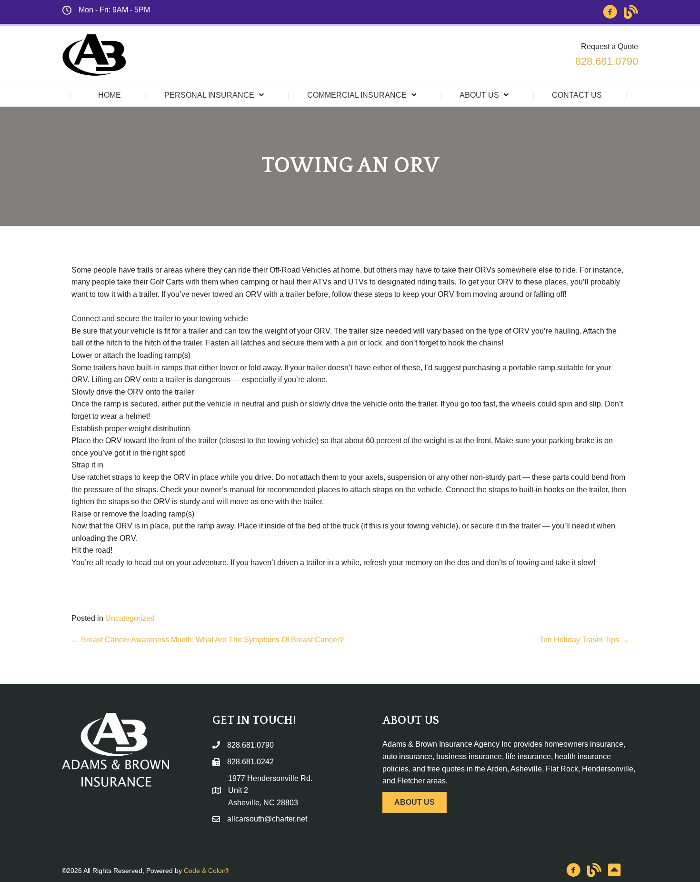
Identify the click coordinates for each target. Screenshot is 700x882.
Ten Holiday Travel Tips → (584, 640)
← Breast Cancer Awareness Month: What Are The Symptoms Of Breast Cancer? (207, 640)
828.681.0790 (606, 61)
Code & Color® (206, 870)
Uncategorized (130, 618)
